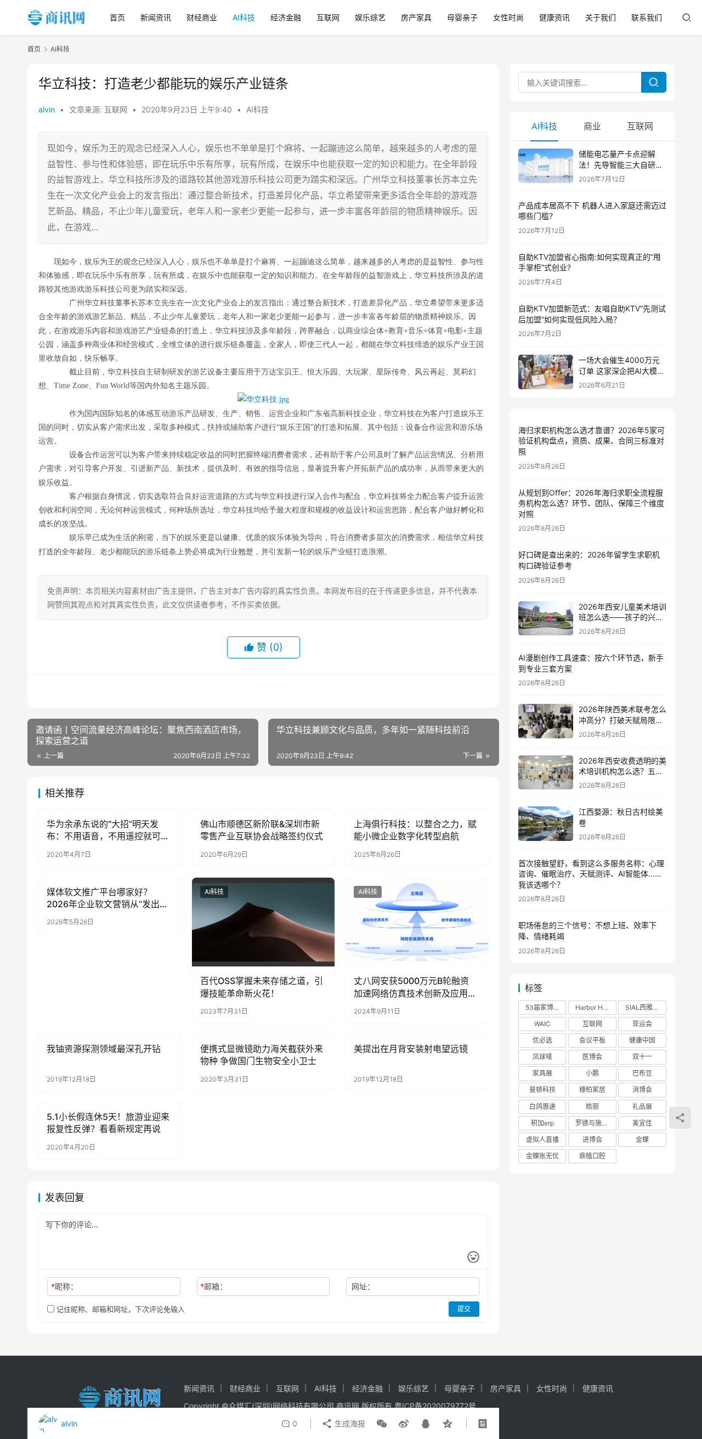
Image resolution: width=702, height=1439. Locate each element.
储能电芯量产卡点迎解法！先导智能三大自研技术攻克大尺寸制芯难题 (621, 164)
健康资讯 (554, 17)
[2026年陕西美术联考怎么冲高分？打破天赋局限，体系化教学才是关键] (545, 721)
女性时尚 (508, 17)
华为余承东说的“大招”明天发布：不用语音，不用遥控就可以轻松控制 (108, 830)
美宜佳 (642, 1123)
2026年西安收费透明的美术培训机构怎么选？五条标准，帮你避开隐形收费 (622, 771)
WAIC (542, 1024)
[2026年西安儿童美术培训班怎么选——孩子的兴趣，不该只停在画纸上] (545, 618)
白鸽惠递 (542, 1106)
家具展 (542, 1073)
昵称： (64, 1286)
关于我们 (600, 17)
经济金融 (285, 17)
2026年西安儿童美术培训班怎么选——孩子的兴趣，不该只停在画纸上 (622, 617)
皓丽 (592, 1106)
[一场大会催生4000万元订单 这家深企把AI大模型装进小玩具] (545, 372)
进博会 (592, 1139)
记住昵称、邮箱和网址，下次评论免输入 (119, 1309)
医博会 (592, 1057)
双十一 (642, 1057)
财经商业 (201, 17)
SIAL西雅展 (642, 1007)
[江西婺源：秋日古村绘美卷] (545, 823)
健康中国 (642, 1040)
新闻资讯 (155, 17)
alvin (46, 109)
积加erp (542, 1123)
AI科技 (244, 17)
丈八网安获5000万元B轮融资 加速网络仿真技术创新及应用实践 (415, 987)
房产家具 (416, 17)
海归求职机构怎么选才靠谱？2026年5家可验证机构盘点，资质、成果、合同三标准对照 (591, 440)
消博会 (642, 1089)
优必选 (542, 1040)
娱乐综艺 (370, 17)
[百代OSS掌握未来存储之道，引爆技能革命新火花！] (263, 922)
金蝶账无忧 (542, 1156)
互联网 (327, 17)
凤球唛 (542, 1057)
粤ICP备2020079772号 (435, 1405)
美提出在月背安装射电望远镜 (411, 1048)
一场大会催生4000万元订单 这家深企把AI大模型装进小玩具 (622, 370)
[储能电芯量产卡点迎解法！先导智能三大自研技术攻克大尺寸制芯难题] (545, 166)
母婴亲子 (462, 17)
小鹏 (592, 1073)
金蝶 (642, 1139)
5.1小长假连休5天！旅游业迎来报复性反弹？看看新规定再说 (108, 1122)
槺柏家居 (592, 1089)
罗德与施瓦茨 (595, 1123)
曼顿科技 (542, 1089)
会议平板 (592, 1040)
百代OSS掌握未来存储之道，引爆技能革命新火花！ (261, 986)
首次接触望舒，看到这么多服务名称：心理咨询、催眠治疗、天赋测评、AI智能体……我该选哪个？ (591, 873)
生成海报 (348, 1423)
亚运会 (642, 1024)
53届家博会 (542, 1007)
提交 (464, 1309)
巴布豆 (642, 1073)
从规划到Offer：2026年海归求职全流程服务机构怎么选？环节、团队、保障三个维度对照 (591, 503)
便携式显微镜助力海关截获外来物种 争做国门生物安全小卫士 (261, 1054)
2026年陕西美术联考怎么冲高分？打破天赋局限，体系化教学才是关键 (622, 719)
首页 (117, 17)
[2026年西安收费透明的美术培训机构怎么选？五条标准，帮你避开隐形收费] (545, 772)
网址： (363, 1286)
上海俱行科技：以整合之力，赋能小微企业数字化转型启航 (415, 829)
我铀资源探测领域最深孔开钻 (104, 1048)
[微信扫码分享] (382, 1424)
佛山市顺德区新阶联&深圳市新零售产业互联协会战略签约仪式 (261, 829)
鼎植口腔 (592, 1156)
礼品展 (642, 1106)
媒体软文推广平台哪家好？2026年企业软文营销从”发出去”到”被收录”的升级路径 (109, 898)
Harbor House (595, 1007)
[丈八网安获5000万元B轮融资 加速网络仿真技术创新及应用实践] (417, 922)
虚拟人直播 (542, 1139)
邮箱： (213, 1286)
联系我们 (646, 17)
